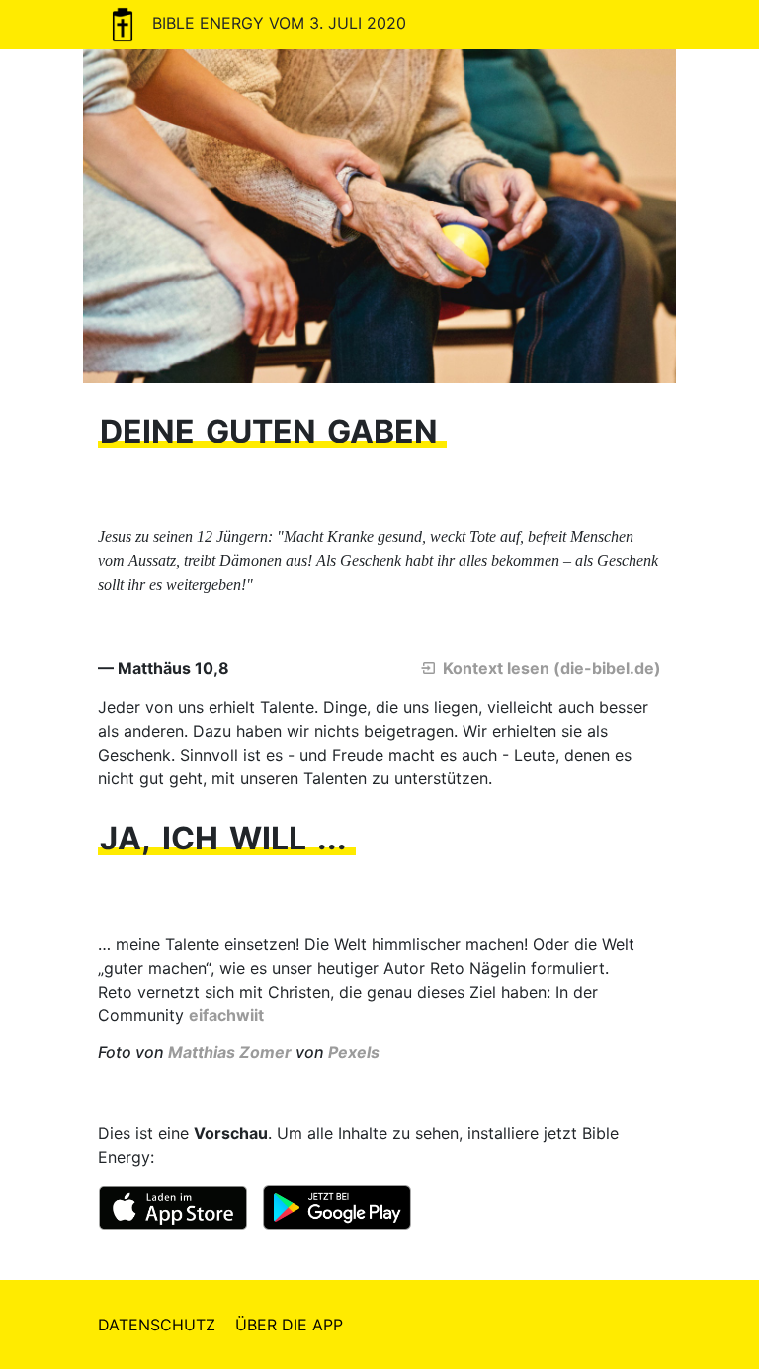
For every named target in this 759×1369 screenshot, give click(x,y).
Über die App (289, 1324)
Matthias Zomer (230, 1052)
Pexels (354, 1052)
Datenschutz (156, 1324)
